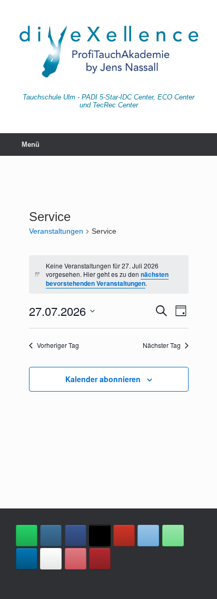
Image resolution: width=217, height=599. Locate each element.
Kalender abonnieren (103, 379)
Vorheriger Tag (58, 345)
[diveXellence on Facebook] (75, 535)
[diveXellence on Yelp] (100, 559)
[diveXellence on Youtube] (124, 535)
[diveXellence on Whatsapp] (26, 535)
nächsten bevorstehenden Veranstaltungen (107, 278)
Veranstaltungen (56, 231)
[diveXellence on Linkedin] (26, 559)
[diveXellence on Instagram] (51, 535)
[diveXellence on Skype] (51, 559)
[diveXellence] (108, 50)
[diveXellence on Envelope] (148, 535)
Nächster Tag (162, 345)
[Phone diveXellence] (173, 535)
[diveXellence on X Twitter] (100, 535)
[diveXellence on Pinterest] (75, 559)
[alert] (109, 274)
